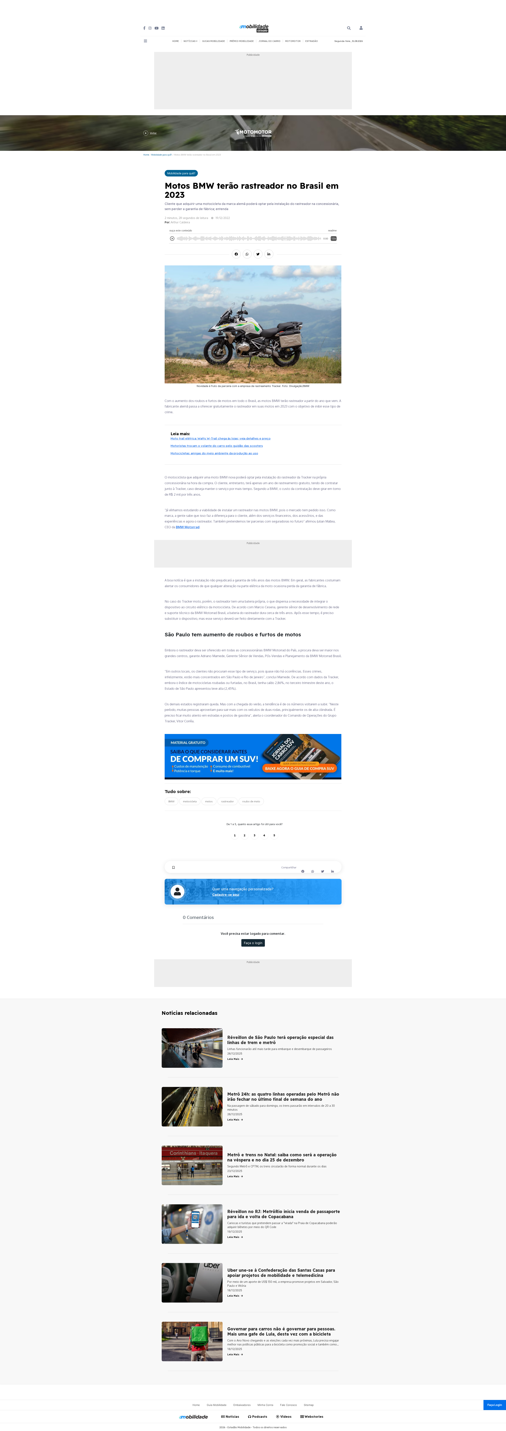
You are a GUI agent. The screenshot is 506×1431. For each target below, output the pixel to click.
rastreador (227, 801)
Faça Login (494, 1404)
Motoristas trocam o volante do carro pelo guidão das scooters (217, 446)
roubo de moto (251, 801)
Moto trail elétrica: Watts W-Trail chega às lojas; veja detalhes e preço (221, 438)
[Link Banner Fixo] (253, 757)
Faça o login (253, 943)
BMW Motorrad (187, 527)
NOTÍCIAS (190, 41)
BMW (171, 801)
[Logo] (254, 28)
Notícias (232, 1417)
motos (209, 801)
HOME (175, 41)
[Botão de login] (361, 28)
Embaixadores (242, 1404)
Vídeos (285, 1417)
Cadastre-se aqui (225, 894)
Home (146, 154)
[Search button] (349, 28)
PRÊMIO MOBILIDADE (242, 41)
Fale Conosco (288, 1404)
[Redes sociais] (144, 28)
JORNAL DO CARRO (269, 41)
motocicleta (190, 801)
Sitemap (309, 1404)
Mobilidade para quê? (161, 154)
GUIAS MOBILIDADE (213, 41)
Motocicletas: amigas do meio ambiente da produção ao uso (214, 453)
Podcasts (259, 1417)
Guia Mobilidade (217, 1404)
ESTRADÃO (311, 41)
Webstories (313, 1417)
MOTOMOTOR (293, 41)
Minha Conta (265, 1404)
